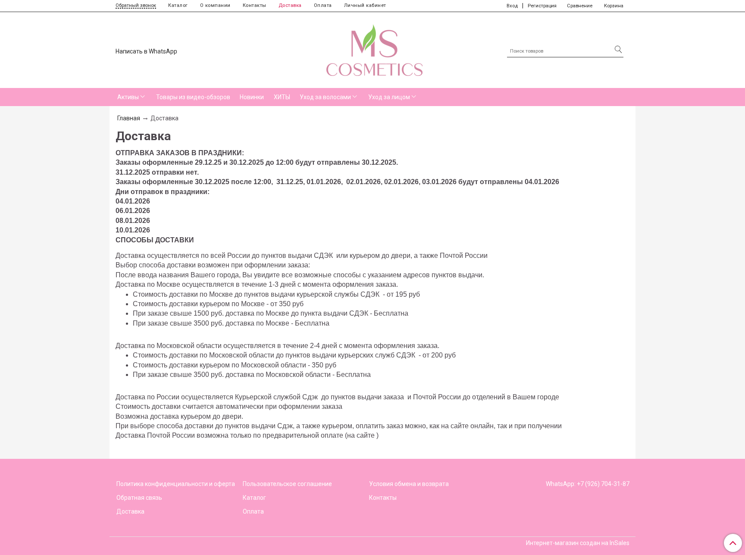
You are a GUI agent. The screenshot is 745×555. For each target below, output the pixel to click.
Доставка (290, 5)
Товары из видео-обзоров (193, 97)
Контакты (254, 5)
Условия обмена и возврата (409, 483)
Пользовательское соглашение (287, 483)
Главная (128, 118)
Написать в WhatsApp (146, 51)
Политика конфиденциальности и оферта (175, 483)
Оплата (323, 5)
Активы (128, 97)
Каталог (178, 5)
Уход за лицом (389, 97)
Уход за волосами (325, 97)
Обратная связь (139, 497)
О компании (215, 5)
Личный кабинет (365, 5)
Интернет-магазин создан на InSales (577, 543)
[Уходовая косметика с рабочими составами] (374, 48)
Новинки (252, 97)
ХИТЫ (282, 97)
